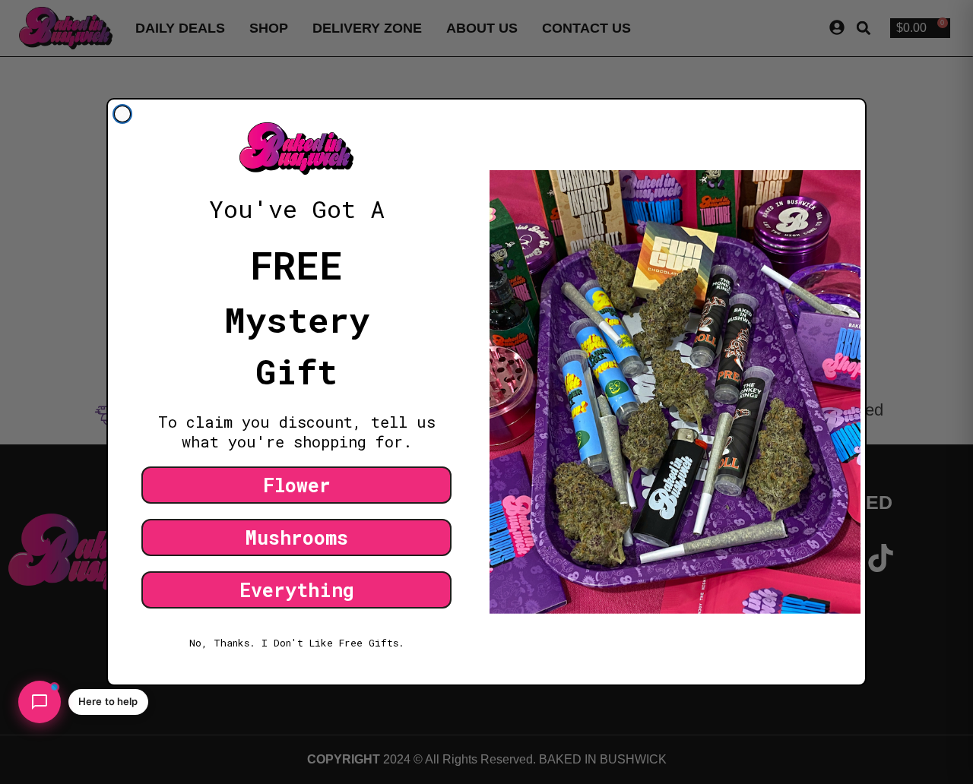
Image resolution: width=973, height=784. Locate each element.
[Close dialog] (122, 114)
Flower (297, 485)
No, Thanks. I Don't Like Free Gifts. (296, 643)
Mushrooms (296, 537)
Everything (296, 589)
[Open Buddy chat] (39, 702)
